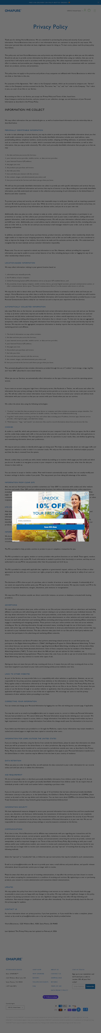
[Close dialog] (86, 494)
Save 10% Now (50, 527)
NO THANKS (50, 537)
